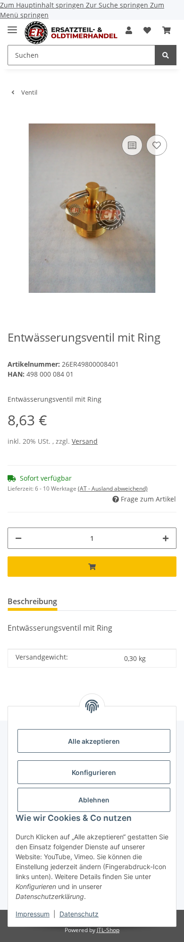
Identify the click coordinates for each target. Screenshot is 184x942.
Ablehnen (93, 800)
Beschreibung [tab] (32, 601)
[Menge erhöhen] (165, 538)
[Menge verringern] (18, 538)
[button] (129, 30)
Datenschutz (79, 914)
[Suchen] (165, 55)
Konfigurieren (94, 772)
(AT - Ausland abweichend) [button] (113, 488)
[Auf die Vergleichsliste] (132, 145)
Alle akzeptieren (94, 741)
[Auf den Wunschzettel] (156, 145)
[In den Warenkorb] (15, 118)
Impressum (33, 914)
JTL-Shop (108, 930)
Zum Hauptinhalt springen (43, 4)
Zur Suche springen (118, 4)
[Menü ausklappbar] (12, 26)
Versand (85, 441)
